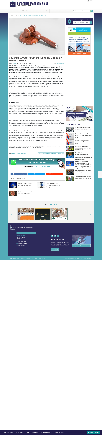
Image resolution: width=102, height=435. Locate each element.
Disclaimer (79, 258)
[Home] (10, 11)
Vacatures (58, 10)
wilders (18, 153)
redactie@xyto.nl (22, 243)
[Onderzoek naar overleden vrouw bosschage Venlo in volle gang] (70, 136)
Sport (47, 10)
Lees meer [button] (62, 432)
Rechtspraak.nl (60, 63)
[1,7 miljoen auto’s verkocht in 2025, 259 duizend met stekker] (70, 129)
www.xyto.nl (21, 245)
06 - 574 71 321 (43, 166)
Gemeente (31, 10)
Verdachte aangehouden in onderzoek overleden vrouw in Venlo (83, 141)
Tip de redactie (56, 174)
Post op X (37, 174)
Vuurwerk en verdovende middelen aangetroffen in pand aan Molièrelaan (83, 148)
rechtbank (23, 153)
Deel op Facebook (20, 174)
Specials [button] (42, 10)
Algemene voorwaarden (70, 258)
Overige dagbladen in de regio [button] (79, 245)
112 (13, 10)
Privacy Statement (87, 258)
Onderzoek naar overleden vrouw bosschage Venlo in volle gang (83, 135)
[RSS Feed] (58, 235)
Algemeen (17, 10)
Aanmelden (55, 249)
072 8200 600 (22, 241)
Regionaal (37, 10)
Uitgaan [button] (52, 10)
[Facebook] (52, 235)
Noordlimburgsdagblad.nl (32, 3)
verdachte (13, 153)
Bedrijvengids (24, 10)
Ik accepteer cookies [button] (93, 432)
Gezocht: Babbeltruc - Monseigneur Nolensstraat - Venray (54, 185)
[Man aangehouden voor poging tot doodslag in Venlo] (70, 172)
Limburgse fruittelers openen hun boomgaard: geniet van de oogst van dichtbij (83, 178)
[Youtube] (55, 235)
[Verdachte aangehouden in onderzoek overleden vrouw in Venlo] (70, 142)
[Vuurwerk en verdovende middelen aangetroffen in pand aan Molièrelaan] (70, 148)
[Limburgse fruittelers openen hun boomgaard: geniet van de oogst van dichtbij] (70, 178)
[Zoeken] (92, 11)
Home (11, 15)
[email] (100, 176)
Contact (64, 10)
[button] (10, 214)
